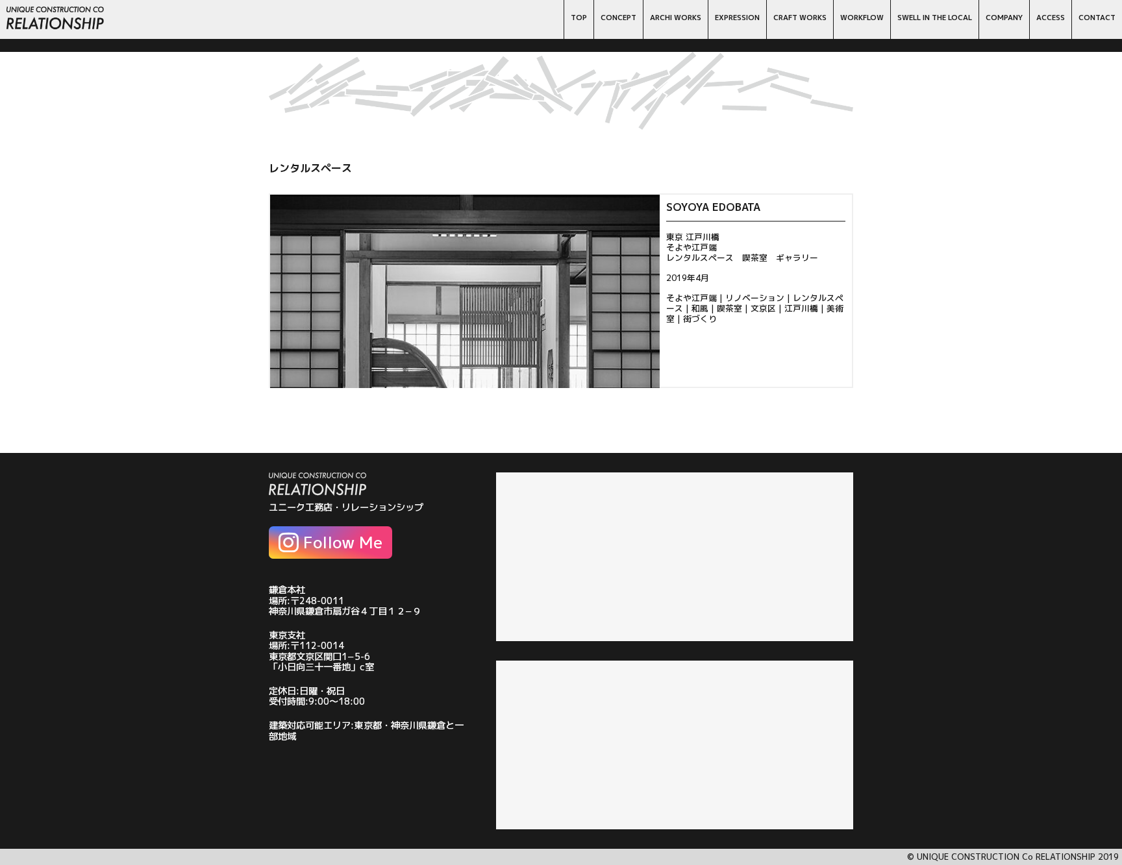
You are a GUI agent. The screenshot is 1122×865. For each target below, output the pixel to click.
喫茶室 (729, 308)
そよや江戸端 (691, 298)
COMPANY (1004, 17)
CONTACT (1097, 17)
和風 (700, 308)
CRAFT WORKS (800, 17)
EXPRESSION (737, 17)
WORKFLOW (862, 17)
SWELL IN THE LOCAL (934, 17)
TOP (579, 17)
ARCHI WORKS (675, 17)
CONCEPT (618, 17)
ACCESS (1050, 17)
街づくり (700, 318)
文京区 (763, 308)
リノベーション (754, 298)
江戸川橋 (801, 308)
